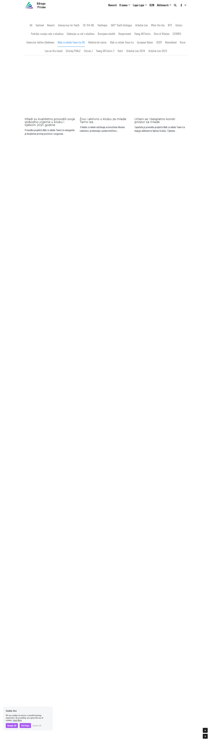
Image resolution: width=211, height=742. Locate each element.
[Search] (175, 5)
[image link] (29, 4)
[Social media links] (181, 5)
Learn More (17, 720)
